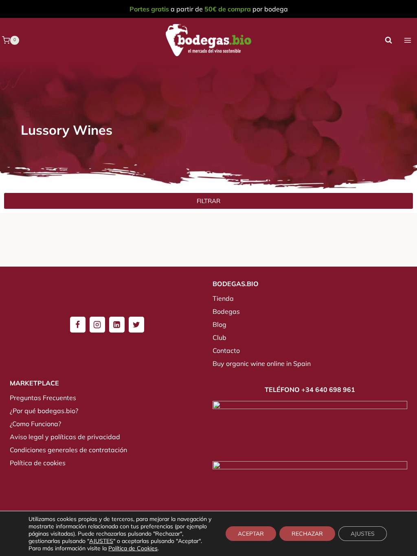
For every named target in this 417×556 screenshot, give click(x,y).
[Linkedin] (117, 324)
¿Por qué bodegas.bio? (44, 411)
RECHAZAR (307, 533)
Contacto (226, 350)
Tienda (223, 298)
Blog (219, 324)
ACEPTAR (251, 533)
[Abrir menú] (407, 40)
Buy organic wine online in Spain (262, 363)
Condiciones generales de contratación (68, 450)
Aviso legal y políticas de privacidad (65, 437)
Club (219, 337)
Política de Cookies (133, 548)
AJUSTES (101, 541)
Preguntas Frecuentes (43, 398)
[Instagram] (97, 324)
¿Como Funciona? (35, 424)
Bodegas (226, 311)
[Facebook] (78, 324)
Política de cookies (38, 463)
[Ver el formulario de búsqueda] (388, 40)
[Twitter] (136, 324)
